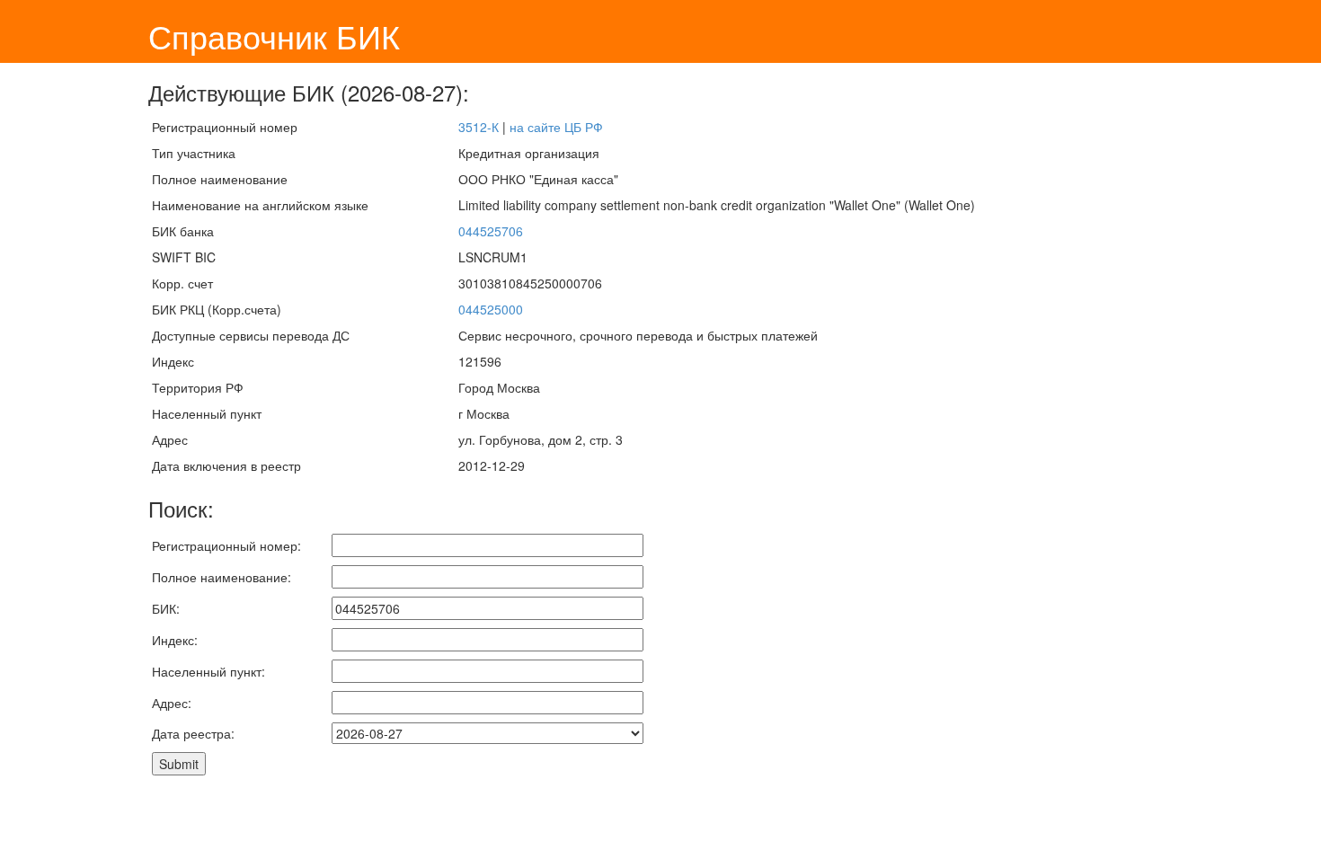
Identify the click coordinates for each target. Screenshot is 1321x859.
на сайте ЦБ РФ (556, 127)
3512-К (478, 127)
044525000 (490, 309)
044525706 (490, 231)
